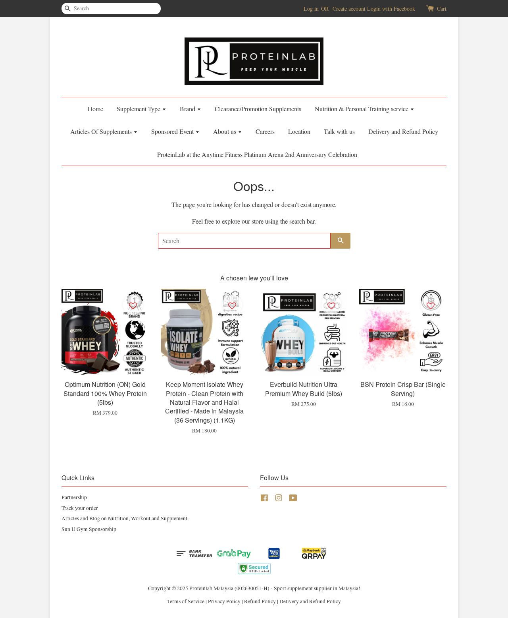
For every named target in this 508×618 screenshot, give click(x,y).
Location (299, 131)
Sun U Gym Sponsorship (89, 529)
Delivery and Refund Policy (403, 131)
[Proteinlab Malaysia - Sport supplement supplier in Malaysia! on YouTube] (293, 499)
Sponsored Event (173, 131)
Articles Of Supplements (101, 131)
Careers (265, 131)
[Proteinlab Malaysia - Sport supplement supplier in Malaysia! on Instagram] (278, 499)
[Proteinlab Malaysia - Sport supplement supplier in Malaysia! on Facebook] (264, 499)
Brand (188, 108)
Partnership (74, 497)
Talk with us (339, 131)
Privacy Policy (224, 601)
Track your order (80, 508)
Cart (441, 8)
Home (95, 108)
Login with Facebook (391, 8)
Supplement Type (139, 108)
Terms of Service (185, 601)
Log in (311, 8)
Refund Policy (260, 601)
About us (225, 131)
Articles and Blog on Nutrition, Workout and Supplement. (125, 518)
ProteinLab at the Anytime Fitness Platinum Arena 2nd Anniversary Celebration (257, 154)
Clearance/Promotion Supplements (258, 108)
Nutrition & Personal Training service (362, 108)
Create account (349, 8)
